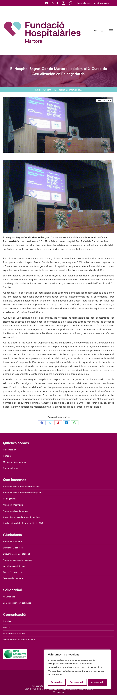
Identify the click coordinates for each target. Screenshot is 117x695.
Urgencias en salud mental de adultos (21, 517)
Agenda (6, 627)
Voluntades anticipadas (14, 566)
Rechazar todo (77, 682)
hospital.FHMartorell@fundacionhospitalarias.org (71, 689)
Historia (7, 456)
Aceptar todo (97, 682)
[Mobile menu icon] (111, 31)
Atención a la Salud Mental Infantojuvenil (23, 492)
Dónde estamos (10, 468)
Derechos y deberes (13, 547)
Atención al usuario (12, 541)
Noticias (7, 621)
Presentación (9, 449)
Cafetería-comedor (12, 572)
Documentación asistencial (16, 554)
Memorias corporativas (14, 633)
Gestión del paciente (13, 578)
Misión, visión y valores (14, 462)
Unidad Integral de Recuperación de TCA (23, 523)
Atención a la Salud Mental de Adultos (21, 486)
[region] (77, 669)
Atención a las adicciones (15, 511)
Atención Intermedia (13, 505)
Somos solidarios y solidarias (17, 603)
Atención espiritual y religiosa (17, 560)
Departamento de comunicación (19, 639)
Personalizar (57, 682)
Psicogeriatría (9, 498)
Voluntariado (9, 596)
